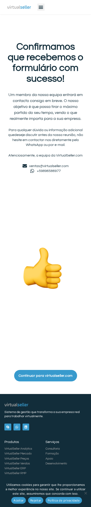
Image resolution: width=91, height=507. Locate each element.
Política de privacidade (64, 500)
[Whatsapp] (16, 427)
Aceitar (18, 500)
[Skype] (7, 427)
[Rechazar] (85, 493)
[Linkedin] (26, 427)
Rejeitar (35, 500)
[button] (41, 7)
